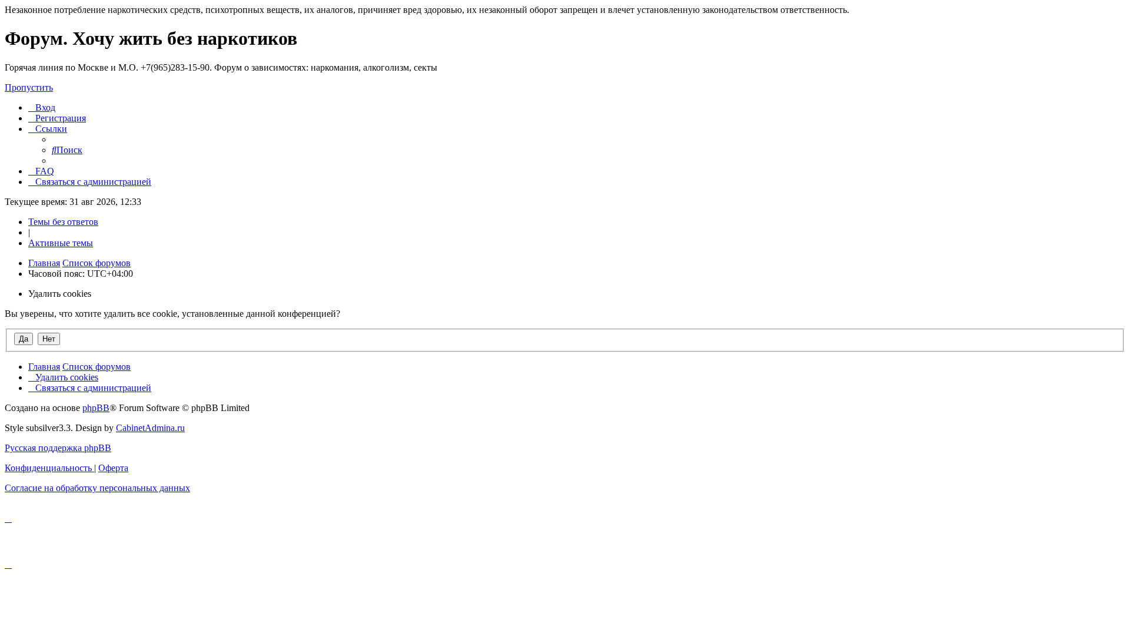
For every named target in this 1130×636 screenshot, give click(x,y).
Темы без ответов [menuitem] (63, 222)
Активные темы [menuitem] (60, 243)
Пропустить (29, 87)
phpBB (95, 408)
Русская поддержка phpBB (58, 448)
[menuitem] (41, 107)
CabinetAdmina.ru (150, 428)
